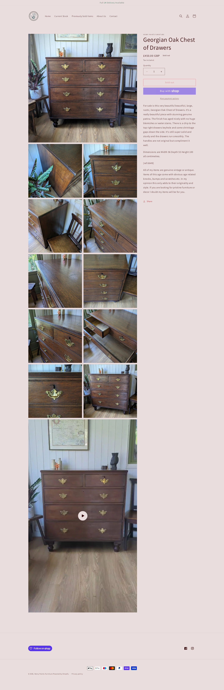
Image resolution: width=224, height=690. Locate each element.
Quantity (147, 65)
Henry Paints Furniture (43, 674)
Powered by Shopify (61, 674)
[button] (181, 16)
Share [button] (149, 201)
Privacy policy (77, 674)
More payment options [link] (169, 98)
